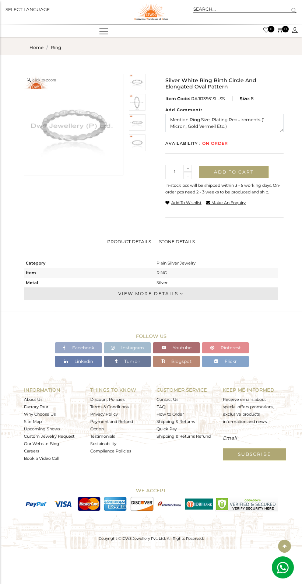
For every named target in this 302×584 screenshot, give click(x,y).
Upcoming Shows (42, 428)
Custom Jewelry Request (49, 436)
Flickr (230, 361)
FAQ (161, 406)
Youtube (182, 347)
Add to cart (234, 172)
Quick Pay (167, 428)
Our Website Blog (41, 443)
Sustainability (103, 443)
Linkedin (83, 361)
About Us (33, 399)
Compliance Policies (110, 451)
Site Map (33, 421)
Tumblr (131, 361)
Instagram (132, 347)
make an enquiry (228, 202)
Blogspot (181, 361)
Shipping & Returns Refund (184, 436)
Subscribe (254, 454)
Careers (31, 451)
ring (56, 47)
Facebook (82, 347)
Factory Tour (36, 406)
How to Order (170, 414)
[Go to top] (284, 546)
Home (36, 47)
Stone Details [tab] (177, 241)
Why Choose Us (40, 414)
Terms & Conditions (109, 406)
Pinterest (230, 347)
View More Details (149, 293)
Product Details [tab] (129, 241)
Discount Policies (107, 399)
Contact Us (167, 399)
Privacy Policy (104, 414)
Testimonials (102, 436)
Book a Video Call (41, 458)
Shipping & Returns (176, 421)
